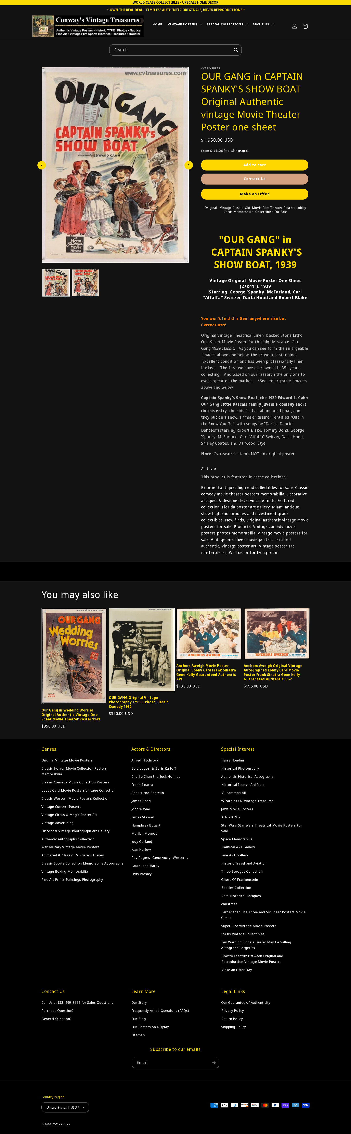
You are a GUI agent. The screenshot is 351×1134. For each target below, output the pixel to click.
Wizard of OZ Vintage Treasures (247, 800)
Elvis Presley (141, 874)
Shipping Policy (233, 1026)
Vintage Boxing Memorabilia (64, 871)
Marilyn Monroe (144, 833)
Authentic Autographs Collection (67, 839)
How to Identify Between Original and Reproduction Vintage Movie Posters (252, 959)
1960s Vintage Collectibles (242, 934)
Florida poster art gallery (246, 507)
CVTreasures (61, 1124)
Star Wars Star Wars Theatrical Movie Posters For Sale (261, 828)
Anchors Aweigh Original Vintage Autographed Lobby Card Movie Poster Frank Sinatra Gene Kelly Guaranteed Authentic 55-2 (273, 672)
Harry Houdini (232, 760)
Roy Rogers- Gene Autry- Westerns (159, 857)
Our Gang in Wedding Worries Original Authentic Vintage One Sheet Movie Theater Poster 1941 (70, 714)
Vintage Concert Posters (61, 806)
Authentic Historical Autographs (247, 776)
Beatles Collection (236, 887)
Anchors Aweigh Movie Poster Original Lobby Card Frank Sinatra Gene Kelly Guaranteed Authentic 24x (206, 673)
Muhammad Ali (233, 792)
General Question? (56, 1018)
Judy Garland (141, 841)
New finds (234, 520)
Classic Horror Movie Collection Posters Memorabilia (74, 771)
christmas (229, 904)
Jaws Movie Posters (237, 809)
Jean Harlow (141, 849)
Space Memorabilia (236, 839)
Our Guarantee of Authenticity (245, 1002)
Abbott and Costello (147, 792)
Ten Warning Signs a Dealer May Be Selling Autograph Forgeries (256, 945)
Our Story (139, 1002)
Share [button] (211, 468)
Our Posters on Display (150, 1026)
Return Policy (232, 1018)
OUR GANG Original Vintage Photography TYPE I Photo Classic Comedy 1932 (139, 702)
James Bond (141, 800)
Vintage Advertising (57, 822)
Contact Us (255, 178)
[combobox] (175, 50)
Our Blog (138, 1018)
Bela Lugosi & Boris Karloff (153, 768)
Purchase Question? (57, 1010)
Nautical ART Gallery (238, 847)
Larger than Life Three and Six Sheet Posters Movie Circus (263, 915)
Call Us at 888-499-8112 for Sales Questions (77, 1002)
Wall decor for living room (253, 552)
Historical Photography (240, 768)
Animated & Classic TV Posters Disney (72, 855)
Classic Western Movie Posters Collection (75, 798)
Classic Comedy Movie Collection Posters (75, 782)
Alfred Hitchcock (145, 760)
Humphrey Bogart (146, 825)
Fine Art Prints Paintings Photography (72, 879)
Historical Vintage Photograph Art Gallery (75, 831)
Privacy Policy (232, 1010)
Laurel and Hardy (145, 866)
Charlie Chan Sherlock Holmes (155, 776)
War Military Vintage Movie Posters (70, 847)
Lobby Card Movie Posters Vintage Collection (78, 790)
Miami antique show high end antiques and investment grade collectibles (250, 513)
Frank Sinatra (142, 784)
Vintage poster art (239, 546)
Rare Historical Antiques (241, 895)
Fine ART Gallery (234, 855)
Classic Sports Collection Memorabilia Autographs (82, 863)
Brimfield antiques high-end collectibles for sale (247, 487)
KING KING (230, 817)
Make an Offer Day (236, 969)
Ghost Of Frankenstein (239, 879)
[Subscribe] (213, 1062)
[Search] (236, 50)
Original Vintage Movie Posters (67, 760)
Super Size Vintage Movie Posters (248, 925)
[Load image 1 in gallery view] (56, 282)
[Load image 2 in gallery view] (85, 282)
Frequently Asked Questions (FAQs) (160, 1010)
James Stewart (143, 817)
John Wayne (140, 809)
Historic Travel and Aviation (243, 863)
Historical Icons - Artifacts (242, 784)
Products (242, 526)
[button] (184, 25)
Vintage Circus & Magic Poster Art (69, 814)
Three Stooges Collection (242, 871)
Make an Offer (254, 193)
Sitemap (138, 1035)
